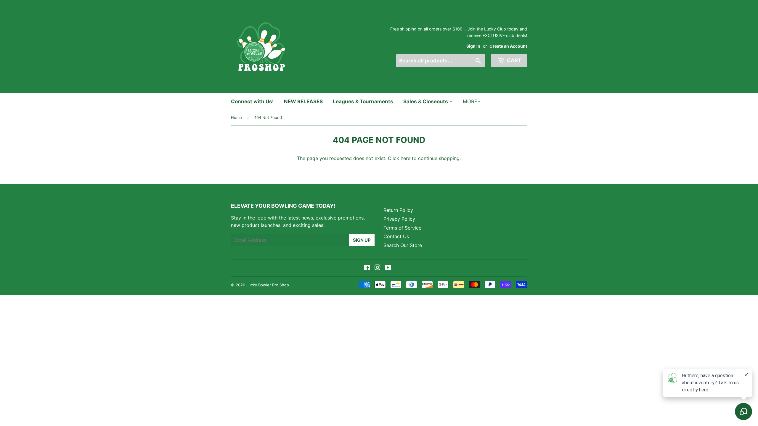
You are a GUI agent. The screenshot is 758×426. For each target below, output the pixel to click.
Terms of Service (402, 228)
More (470, 101)
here (405, 158)
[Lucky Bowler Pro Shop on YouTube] (388, 268)
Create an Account (508, 46)
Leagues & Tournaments (363, 101)
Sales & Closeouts (426, 101)
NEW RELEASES (303, 101)
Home (236, 117)
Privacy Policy (399, 219)
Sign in (473, 46)
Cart (513, 60)
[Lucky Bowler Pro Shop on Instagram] (377, 268)
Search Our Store (402, 245)
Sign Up (362, 240)
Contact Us (396, 236)
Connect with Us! (252, 101)
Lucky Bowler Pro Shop (267, 285)
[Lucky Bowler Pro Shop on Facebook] (367, 268)
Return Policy (398, 210)
